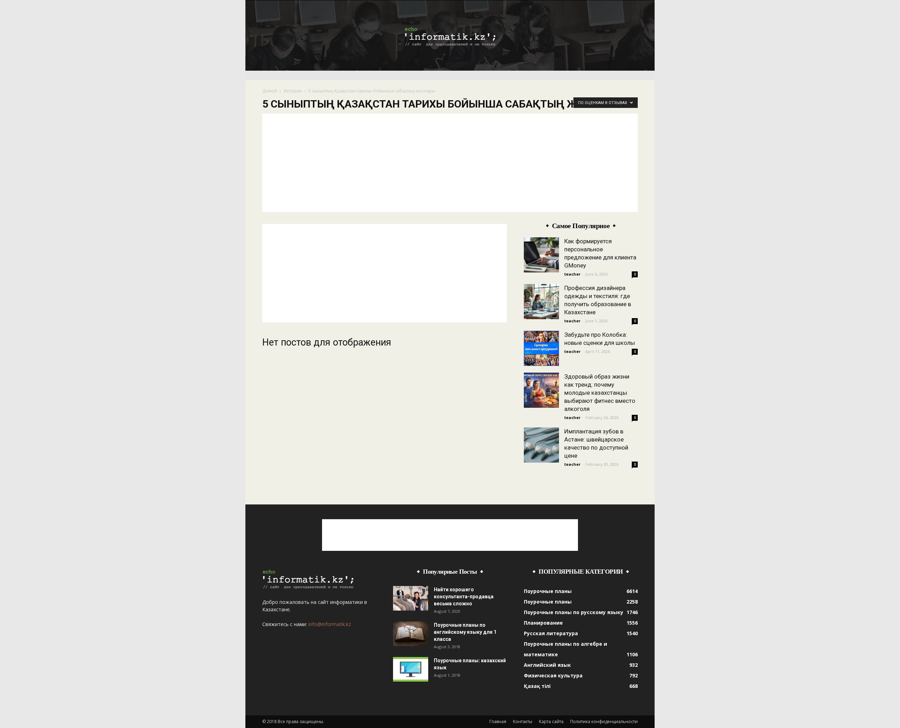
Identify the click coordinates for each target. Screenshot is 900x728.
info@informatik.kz (329, 624)
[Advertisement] (450, 163)
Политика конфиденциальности (604, 721)
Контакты (522, 721)
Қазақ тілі (537, 686)
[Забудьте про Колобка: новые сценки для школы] (541, 348)
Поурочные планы (548, 591)
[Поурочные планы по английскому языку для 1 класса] (410, 633)
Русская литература (551, 633)
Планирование (543, 622)
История (293, 91)
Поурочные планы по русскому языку (573, 612)
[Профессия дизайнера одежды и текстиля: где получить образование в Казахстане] (541, 301)
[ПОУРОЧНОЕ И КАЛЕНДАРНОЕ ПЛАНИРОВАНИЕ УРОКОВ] (450, 35)
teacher (572, 274)
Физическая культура (553, 675)
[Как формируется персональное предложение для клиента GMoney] (541, 254)
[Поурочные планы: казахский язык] (410, 669)
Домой (269, 91)
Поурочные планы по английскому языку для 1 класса (465, 632)
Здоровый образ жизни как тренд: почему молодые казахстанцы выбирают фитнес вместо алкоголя (599, 392)
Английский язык (547, 665)
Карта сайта (551, 721)
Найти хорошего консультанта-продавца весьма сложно (464, 596)
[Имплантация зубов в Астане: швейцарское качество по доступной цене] (541, 445)
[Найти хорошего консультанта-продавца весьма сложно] (410, 598)
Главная (497, 721)
